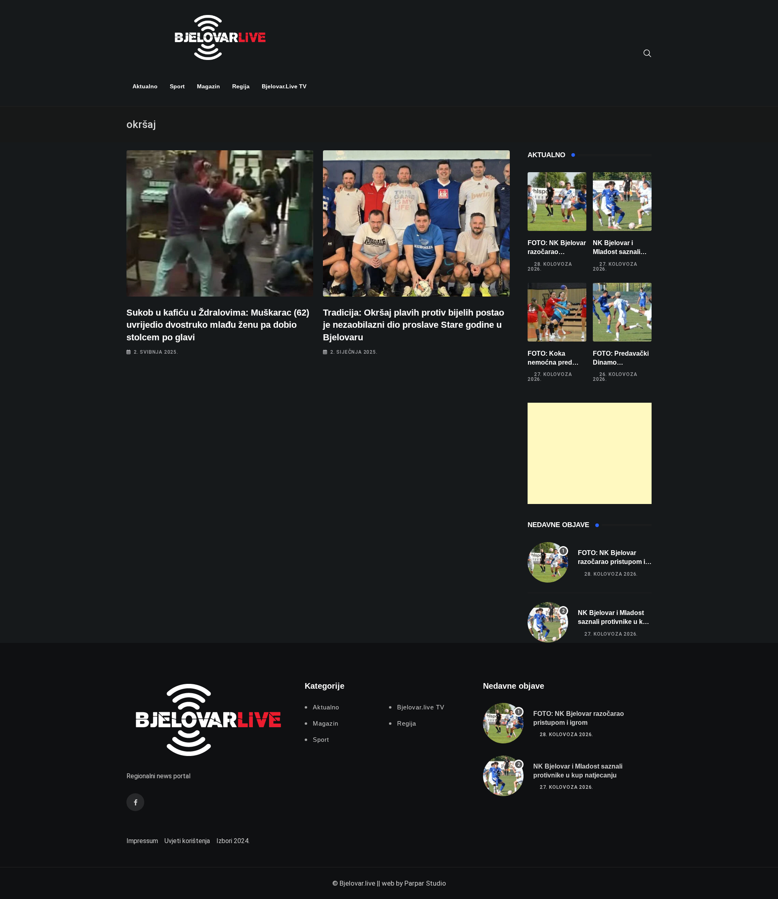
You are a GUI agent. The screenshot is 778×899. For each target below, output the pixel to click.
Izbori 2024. (233, 841)
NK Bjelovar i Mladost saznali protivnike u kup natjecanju (614, 621)
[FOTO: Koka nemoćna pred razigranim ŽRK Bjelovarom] (557, 312)
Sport (177, 86)
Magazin (208, 86)
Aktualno (145, 86)
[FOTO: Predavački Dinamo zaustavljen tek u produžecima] (622, 312)
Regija (241, 86)
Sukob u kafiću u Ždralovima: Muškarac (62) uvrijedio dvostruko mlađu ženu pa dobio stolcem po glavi (217, 325)
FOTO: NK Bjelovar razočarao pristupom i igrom (557, 252)
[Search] (647, 53)
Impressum (142, 841)
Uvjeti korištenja (187, 841)
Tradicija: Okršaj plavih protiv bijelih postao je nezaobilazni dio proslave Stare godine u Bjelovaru (413, 325)
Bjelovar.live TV (284, 86)
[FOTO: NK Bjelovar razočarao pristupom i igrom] (557, 201)
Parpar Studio (425, 883)
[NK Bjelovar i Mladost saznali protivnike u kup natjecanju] (622, 201)
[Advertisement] (590, 453)
